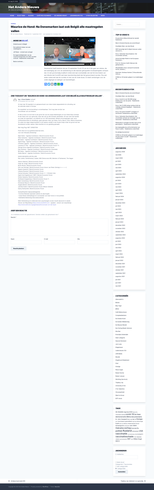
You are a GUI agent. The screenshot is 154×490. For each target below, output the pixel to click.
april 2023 (119, 212)
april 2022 (119, 251)
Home (12, 15)
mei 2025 (118, 167)
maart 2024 (119, 193)
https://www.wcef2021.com (41, 203)
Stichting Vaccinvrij (121, 379)
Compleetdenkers (121, 315)
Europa (139, 419)
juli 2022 (118, 241)
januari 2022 (119, 260)
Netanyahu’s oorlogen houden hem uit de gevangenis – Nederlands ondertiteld (128, 123)
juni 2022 (118, 244)
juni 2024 (118, 183)
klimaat (137, 423)
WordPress (45, 486)
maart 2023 (119, 215)
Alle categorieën (122, 466)
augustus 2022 (120, 238)
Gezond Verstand (121, 341)
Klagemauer (119, 347)
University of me (121, 385)
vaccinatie (121, 433)
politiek (119, 431)
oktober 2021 (120, 270)
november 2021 (120, 267)
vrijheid (117, 439)
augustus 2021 (120, 276)
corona (123, 414)
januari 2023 (119, 222)
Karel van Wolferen (123, 423)
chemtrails (118, 414)
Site (78, 239)
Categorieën (121, 468)
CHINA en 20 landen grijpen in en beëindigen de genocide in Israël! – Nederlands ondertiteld (129, 136)
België (25, 41)
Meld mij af (120, 462)
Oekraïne (120, 428)
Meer (103, 15)
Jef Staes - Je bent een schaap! (23, 52)
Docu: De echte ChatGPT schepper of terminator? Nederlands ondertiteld (127, 112)
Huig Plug (134, 421)
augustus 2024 (120, 177)
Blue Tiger (21, 15)
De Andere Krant (60, 15)
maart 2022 (119, 254)
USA (141, 431)
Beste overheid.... (18, 61)
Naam (12, 239)
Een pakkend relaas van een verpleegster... (21, 48)
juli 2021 (118, 279)
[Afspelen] (46, 64)
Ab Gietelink (120, 412)
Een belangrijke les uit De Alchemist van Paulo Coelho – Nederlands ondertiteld (128, 128)
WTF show (119, 398)
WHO (132, 439)
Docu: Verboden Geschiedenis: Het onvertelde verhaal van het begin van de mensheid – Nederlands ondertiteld (128, 117)
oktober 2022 (120, 231)
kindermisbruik (131, 423)
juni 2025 (118, 164)
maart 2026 (119, 158)
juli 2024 (118, 180)
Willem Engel (137, 439)
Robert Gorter (120, 373)
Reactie (13, 217)
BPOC (117, 309)
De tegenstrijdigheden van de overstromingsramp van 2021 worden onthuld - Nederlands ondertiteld (24, 56)
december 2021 (120, 263)
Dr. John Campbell (121, 419)
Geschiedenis (121, 421)
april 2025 (119, 171)
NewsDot (57, 486)
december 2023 (120, 203)
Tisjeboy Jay (119, 382)
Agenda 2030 (128, 412)
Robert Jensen (120, 376)
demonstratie (121, 417)
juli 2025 (118, 161)
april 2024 (119, 190)
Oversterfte (135, 428)
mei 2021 (118, 286)
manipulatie (126, 425)
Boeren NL (135, 412)
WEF (128, 439)
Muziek (118, 357)
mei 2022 (118, 247)
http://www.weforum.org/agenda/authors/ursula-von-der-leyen (37, 204)
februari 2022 (120, 257)
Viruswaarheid (120, 392)
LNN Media (119, 354)
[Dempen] (91, 64)
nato (131, 425)
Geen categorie (120, 337)
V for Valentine (92, 15)
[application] (69, 51)
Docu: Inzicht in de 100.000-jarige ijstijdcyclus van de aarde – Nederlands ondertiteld (127, 100)
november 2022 (120, 228)
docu (128, 416)
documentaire (136, 417)
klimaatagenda (120, 425)
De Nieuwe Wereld (121, 325)
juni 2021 (118, 283)
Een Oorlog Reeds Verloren (124, 328)
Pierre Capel (119, 370)
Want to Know (120, 395)
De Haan (137, 414)
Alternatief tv (119, 299)
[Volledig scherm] (93, 64)
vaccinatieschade (124, 436)
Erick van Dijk (130, 419)
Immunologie (140, 421)
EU (135, 419)
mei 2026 (118, 155)
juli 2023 (118, 206)
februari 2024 (120, 196)
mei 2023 (118, 209)
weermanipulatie (123, 439)
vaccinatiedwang (131, 434)
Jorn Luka (119, 344)
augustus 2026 (120, 151)
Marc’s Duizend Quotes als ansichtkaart (128, 93)
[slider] (67, 64)
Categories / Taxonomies (124, 464)
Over (117, 363)
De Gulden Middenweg (122, 321)
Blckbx (31, 15)
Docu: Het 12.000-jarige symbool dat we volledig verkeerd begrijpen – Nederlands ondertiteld (128, 107)
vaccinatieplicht (139, 434)
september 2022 (121, 235)
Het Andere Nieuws (23, 7)
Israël (117, 423)
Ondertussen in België (20, 44)
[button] (70, 51)
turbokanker (135, 431)
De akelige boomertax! (122, 132)
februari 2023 (120, 219)
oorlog (127, 428)
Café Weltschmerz (44, 15)
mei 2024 (118, 187)
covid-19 (130, 414)
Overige (13, 23)
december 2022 (120, 225)
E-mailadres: (120, 454)
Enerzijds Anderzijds (122, 334)
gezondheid (128, 421)
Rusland (127, 430)
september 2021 (120, 273)
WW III (118, 441)
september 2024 (121, 174)
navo (135, 425)
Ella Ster (118, 331)
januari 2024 (119, 199)
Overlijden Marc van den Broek (125, 96)
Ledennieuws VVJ (76, 15)
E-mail (46, 239)
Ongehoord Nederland (122, 360)
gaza (117, 421)
